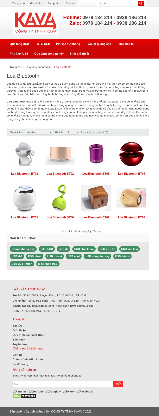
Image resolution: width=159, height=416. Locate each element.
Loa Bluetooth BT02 (60, 173)
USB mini (74, 256)
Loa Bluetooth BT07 (95, 217)
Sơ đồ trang (20, 364)
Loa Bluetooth (62, 66)
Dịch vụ (70, 3)
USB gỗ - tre (107, 248)
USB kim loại (129, 248)
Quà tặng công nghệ (38, 66)
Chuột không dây (23, 248)
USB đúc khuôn (22, 263)
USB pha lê (54, 256)
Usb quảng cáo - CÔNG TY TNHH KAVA (55, 411)
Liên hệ (17, 354)
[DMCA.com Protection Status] (24, 395)
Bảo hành (19, 339)
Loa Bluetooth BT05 (24, 217)
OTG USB (47, 248)
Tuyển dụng (21, 344)
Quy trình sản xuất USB (28, 334)
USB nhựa (34, 256)
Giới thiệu (36, 3)
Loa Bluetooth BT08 (131, 217)
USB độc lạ (122, 256)
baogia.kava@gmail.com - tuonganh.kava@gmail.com (57, 305)
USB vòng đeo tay (97, 256)
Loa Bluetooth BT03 (95, 173)
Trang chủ (18, 3)
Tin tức (17, 325)
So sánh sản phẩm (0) (94, 132)
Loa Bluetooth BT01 (24, 173)
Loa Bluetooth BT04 (131, 173)
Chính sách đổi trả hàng (29, 359)
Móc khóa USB (48, 263)
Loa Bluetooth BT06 (60, 217)
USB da (63, 248)
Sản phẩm (54, 3)
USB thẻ (17, 256)
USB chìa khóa (84, 248)
